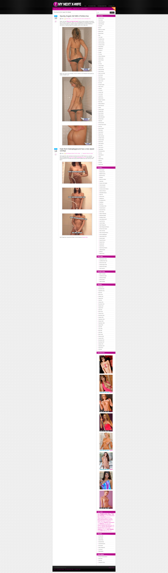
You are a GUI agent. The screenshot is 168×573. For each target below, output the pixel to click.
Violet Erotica (101, 158)
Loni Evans (101, 549)
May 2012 (100, 292)
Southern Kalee (101, 137)
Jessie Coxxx (101, 67)
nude (105, 523)
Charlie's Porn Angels (103, 183)
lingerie (106, 522)
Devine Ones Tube (102, 262)
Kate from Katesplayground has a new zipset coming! (77, 150)
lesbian (102, 522)
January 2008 (101, 338)
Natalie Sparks (101, 109)
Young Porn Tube (102, 562)
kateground (84, 153)
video (101, 531)
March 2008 (101, 334)
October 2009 (101, 317)
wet (89, 153)
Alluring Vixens (101, 18)
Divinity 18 (100, 50)
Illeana (100, 61)
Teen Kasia (101, 145)
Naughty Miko (101, 111)
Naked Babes (101, 551)
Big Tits (100, 27)
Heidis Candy (101, 58)
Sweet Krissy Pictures (103, 247)
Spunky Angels (68, 18)
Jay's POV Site (102, 221)
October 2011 (101, 296)
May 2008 (100, 330)
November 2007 (101, 342)
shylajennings (101, 528)
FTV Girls (100, 54)
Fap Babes (101, 202)
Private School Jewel (102, 124)
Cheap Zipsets (84, 8)
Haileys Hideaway (102, 56)
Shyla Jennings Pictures (103, 232)
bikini (75, 18)
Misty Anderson (101, 105)
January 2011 (101, 302)
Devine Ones (101, 196)
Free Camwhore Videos (60, 569)
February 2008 (101, 336)
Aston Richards (101, 23)
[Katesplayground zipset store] (77, 235)
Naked (73, 153)
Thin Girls (100, 560)
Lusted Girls (101, 96)
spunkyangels (86, 18)
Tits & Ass (76, 153)
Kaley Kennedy (101, 69)
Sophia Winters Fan (103, 236)
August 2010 (101, 307)
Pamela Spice (101, 118)
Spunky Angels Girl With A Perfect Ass (74, 16)
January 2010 (101, 313)
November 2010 (101, 304)
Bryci (99, 35)
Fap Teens (101, 204)
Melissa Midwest (101, 103)
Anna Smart (101, 20)
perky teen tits (106, 525)
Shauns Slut (101, 134)
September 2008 (101, 323)
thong (99, 530)
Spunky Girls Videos (103, 266)
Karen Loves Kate (102, 73)
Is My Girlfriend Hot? (103, 219)
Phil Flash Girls (101, 122)
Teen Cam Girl (102, 268)
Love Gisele (101, 94)
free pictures (109, 519)
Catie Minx (101, 181)
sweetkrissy (105, 529)
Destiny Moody (101, 541)
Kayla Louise (101, 80)
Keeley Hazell (101, 279)
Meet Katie (100, 101)
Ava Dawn (100, 25)
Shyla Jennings (102, 230)
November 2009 (101, 315)
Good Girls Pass (102, 209)
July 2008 (100, 326)
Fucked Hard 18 (102, 207)
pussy (103, 526)
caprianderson (108, 517)
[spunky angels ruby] (77, 145)
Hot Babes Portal (102, 217)
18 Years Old (101, 536)
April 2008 (100, 332)
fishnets (110, 518)
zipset (92, 153)
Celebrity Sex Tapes (67, 8)
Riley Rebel (101, 130)
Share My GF (101, 132)
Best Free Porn (102, 175)
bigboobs (104, 514)
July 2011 (100, 300)
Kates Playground (69, 153)
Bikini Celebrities (102, 273)
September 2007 (101, 345)
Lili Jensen (100, 90)
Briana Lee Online (102, 29)
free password (79, 18)
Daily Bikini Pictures (103, 192)
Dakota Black (101, 46)
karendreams (108, 521)
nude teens (108, 523)
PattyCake (100, 120)
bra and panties (110, 515)
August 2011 (101, 298)
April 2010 (100, 309)
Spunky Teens (102, 242)
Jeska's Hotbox (102, 223)
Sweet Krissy (101, 141)
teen (89, 18)
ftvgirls (99, 521)
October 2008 (101, 321)
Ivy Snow (100, 63)
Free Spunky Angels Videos (69, 569)
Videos (79, 153)
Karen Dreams (101, 71)
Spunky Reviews (102, 240)
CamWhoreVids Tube (103, 260)
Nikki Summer (101, 115)
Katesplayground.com (81, 157)
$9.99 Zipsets (101, 169)
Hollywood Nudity (102, 215)
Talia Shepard (101, 143)
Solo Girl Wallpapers (103, 234)
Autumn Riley (101, 539)
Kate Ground (71, 157)
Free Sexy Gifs (76, 8)
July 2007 (100, 349)
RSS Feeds (113, 9)
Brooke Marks (101, 33)
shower (83, 18)
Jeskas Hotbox (101, 65)
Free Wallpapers (57, 8)
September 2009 (101, 319)
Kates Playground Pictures (104, 226)
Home (55, 569)
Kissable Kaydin (101, 84)
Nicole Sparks (101, 113)
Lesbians (100, 88)
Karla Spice (101, 77)
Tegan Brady (101, 149)
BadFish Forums (102, 173)
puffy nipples (100, 526)
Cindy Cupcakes (101, 42)
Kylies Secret (101, 86)
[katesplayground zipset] (77, 209)
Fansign (100, 52)
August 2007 (101, 347)
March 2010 (101, 311)
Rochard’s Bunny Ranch (103, 556)
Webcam (100, 160)
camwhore (103, 517)
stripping (100, 529)
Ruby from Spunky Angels (72, 21)
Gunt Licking (101, 211)
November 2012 (101, 288)
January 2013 (101, 286)
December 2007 (101, 340)
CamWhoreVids (101, 39)
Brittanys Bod (101, 31)
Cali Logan (100, 37)
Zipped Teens (101, 253)
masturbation (111, 522)
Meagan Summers (102, 99)
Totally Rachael (102, 249)
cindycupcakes (101, 518)
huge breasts (103, 521)
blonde (102, 515)
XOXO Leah (101, 164)
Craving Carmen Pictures (103, 188)
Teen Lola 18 (101, 147)
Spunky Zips (85, 237)
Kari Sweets (101, 75)
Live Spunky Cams (77, 569)
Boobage (101, 177)
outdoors (100, 525)
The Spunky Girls (102, 151)
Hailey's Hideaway (102, 213)
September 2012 (101, 290)
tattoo (108, 529)
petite (111, 525)
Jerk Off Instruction (102, 543)
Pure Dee (100, 126)
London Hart (101, 92)
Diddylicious (101, 48)
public (113, 525)
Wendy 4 (101, 251)
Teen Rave (100, 558)
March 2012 (101, 294)
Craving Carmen (101, 44)
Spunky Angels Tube (103, 264)
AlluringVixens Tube (103, 258)
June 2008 (100, 328)
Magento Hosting (111, 567)
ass (73, 18)
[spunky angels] (77, 121)
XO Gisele (100, 162)
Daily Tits (101, 194)
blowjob (106, 515)
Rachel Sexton (101, 128)
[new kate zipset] (77, 183)
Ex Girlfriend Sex (102, 200)
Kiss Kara (100, 82)
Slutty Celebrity (102, 281)
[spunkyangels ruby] (77, 71)
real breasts (109, 526)
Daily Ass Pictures (102, 190)
